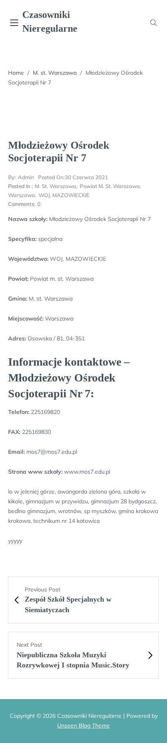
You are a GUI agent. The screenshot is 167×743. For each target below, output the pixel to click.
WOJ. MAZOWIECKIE (64, 195)
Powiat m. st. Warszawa (110, 186)
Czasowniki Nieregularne (49, 21)
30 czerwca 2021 (73, 177)
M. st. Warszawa (55, 72)
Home (16, 72)
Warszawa (21, 195)
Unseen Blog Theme (83, 725)
